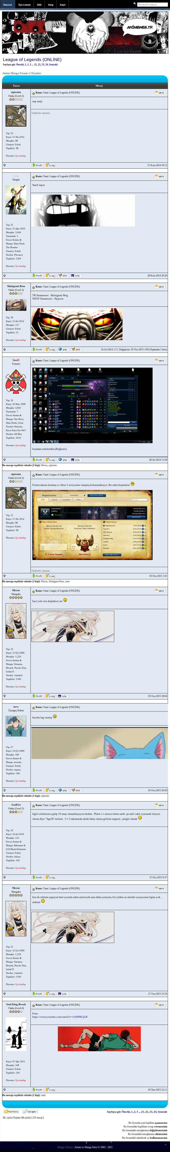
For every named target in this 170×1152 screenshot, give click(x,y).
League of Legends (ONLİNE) (32, 59)
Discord (7, 4)
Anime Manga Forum (15, 73)
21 (35, 64)
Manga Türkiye (65, 1147)
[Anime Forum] (85, 53)
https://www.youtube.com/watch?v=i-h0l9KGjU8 (59, 1016)
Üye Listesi (24, 4)
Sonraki (53, 64)
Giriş (50, 4)
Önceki (20, 64)
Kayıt (63, 4)
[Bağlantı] (61, 448)
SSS (39, 4)
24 (46, 64)
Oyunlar (36, 73)
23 (43, 64)
